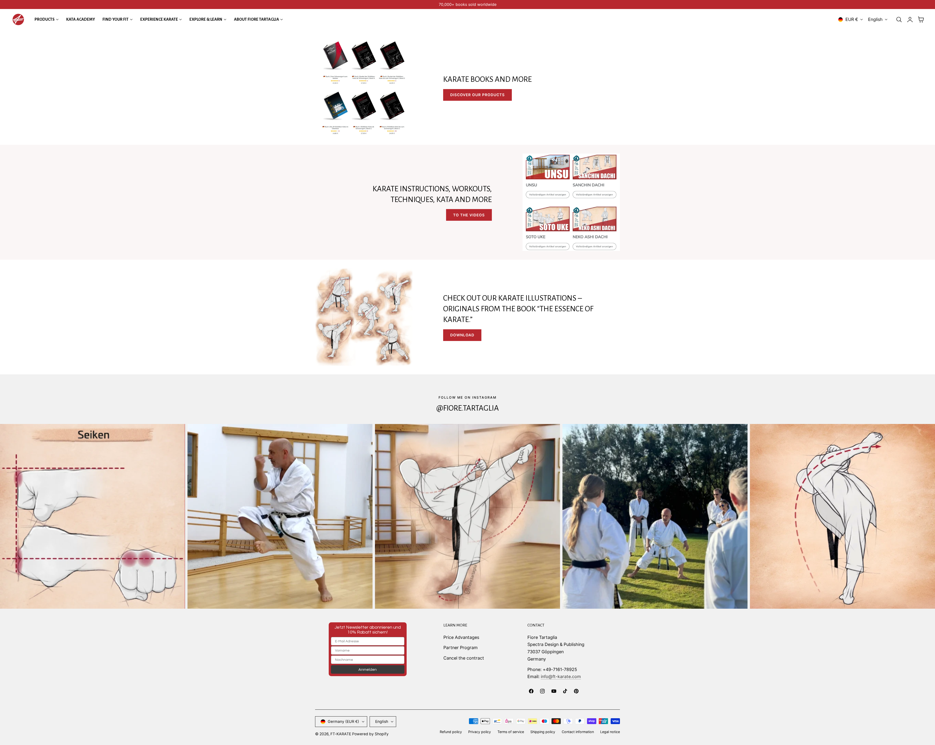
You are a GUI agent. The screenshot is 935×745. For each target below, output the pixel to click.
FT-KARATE (340, 734)
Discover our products (477, 94)
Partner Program (460, 647)
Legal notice (610, 732)
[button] (899, 19)
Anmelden (367, 669)
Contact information (578, 732)
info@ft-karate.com (561, 676)
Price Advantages (461, 637)
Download (462, 335)
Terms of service (510, 732)
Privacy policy (479, 732)
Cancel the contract (463, 658)
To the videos (469, 215)
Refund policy (451, 732)
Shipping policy (542, 732)
